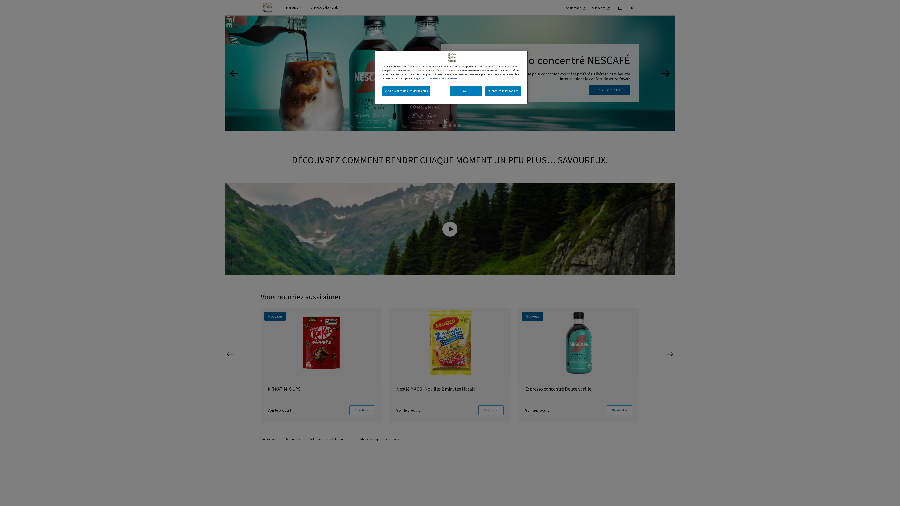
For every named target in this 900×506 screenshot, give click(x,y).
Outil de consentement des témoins (406, 91)
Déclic (466, 91)
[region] (451, 77)
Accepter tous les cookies (503, 91)
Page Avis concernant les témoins (435, 78)
